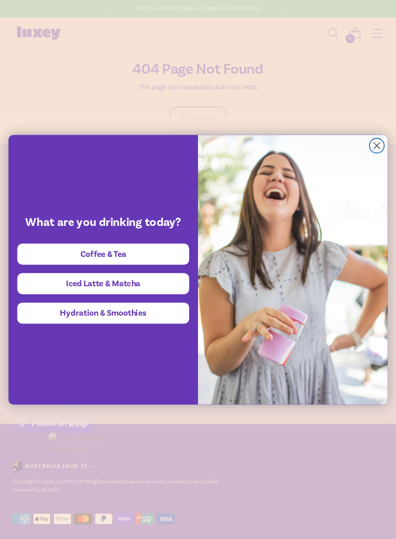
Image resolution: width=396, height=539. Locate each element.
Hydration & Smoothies (103, 312)
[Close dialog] (377, 145)
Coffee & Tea (103, 253)
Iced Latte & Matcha (103, 282)
